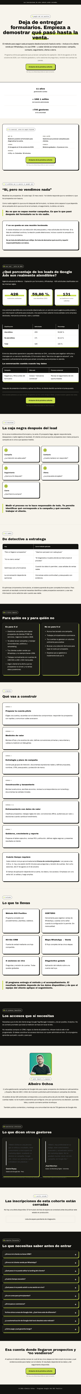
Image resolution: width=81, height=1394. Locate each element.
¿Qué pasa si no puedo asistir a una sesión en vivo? (24, 1287)
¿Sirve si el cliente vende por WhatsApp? (21, 1262)
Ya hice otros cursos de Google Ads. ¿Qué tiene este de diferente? (30, 1312)
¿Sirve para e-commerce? (15, 1304)
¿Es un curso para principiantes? (17, 1296)
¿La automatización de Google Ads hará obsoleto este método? (29, 1321)
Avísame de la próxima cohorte (40, 67)
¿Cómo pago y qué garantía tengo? (18, 1329)
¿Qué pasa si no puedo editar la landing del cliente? (25, 1271)
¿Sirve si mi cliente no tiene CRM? (18, 1254)
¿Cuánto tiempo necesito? (15, 1279)
